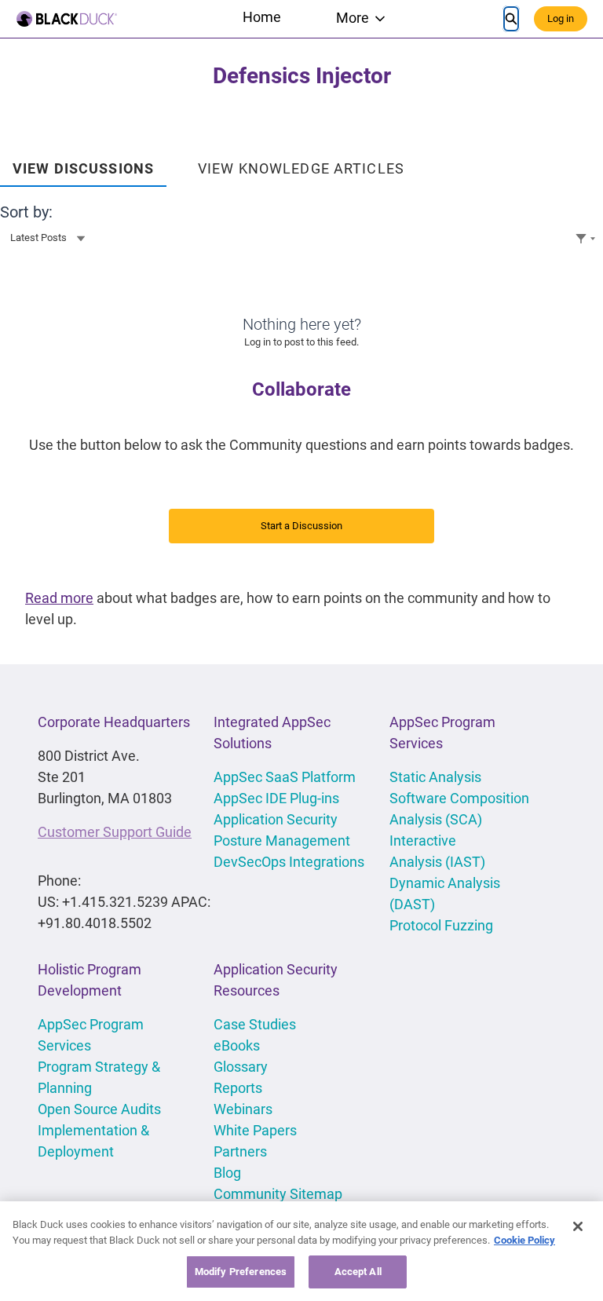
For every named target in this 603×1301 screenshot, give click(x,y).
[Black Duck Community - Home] (67, 19)
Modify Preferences (241, 1271)
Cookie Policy (524, 1240)
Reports (238, 1088)
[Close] (578, 1226)
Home (262, 17)
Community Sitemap (278, 1194)
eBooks (237, 1045)
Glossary (241, 1066)
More (352, 17)
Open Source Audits (99, 1109)
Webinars (243, 1109)
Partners (240, 1151)
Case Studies (255, 1024)
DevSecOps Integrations (289, 861)
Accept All (358, 1271)
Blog (227, 1172)
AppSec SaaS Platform (285, 777)
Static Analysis (435, 777)
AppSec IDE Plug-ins (276, 798)
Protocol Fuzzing (441, 925)
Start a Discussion (301, 526)
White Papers (255, 1130)
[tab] (83, 163)
